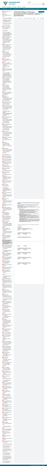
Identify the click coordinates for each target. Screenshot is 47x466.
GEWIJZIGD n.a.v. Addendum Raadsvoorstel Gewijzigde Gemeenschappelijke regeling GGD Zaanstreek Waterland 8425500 (7, 231)
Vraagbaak (24, 6)
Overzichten (14, 6)
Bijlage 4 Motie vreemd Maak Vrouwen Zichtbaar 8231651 (7, 181)
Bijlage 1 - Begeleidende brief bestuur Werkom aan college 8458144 (7, 93)
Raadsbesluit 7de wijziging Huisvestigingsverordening (7, 377)
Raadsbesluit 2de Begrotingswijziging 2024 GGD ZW (7, 271)
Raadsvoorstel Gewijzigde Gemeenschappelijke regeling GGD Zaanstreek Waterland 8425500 (7, 201)
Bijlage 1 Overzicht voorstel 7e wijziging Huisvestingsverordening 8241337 (7, 311)
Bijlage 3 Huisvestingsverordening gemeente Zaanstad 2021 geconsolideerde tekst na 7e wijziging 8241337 (7, 321)
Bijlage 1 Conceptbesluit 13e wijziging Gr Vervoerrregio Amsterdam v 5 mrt (7, 139)
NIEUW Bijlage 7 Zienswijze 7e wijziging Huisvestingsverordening (7, 368)
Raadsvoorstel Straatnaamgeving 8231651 (7, 166)
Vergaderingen (9, 6)
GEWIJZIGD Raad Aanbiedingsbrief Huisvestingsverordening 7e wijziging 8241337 (7, 354)
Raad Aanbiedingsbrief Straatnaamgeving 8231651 (7, 157)
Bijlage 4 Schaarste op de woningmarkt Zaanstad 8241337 (7, 326)
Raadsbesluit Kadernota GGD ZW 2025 (7, 442)
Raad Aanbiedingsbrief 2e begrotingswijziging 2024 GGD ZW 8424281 (7, 254)
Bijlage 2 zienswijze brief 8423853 (7, 439)
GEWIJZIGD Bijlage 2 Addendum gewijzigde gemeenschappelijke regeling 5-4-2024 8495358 (7, 242)
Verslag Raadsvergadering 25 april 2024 (7, 15)
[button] (43, 4)
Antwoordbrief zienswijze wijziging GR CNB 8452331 (7, 60)
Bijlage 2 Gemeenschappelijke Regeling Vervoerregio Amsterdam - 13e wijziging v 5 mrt (7, 144)
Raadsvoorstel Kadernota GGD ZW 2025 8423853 (7, 432)
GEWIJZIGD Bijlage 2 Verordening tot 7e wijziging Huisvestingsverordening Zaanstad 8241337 (7, 343)
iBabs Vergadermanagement (35, 465)
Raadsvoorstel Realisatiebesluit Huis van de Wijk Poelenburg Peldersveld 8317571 (7, 291)
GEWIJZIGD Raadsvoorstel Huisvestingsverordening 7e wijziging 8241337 (7, 359)
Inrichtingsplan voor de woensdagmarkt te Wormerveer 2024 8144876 (7, 405)
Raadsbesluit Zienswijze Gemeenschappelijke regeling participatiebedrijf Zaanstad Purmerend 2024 (7, 107)
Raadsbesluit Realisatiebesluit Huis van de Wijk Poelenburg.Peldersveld (7, 295)
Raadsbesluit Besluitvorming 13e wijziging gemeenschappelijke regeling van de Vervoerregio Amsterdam (7, 150)
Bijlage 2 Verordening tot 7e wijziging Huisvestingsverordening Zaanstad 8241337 (7, 316)
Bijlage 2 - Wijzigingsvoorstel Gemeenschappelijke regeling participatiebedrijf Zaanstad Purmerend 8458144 (7, 98)
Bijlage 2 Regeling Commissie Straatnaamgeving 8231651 (7, 169)
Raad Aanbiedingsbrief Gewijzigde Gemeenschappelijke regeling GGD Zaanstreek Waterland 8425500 (7, 194)
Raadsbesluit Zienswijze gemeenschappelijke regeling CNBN (7, 69)
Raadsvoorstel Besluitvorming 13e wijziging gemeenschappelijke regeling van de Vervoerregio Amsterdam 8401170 (7, 133)
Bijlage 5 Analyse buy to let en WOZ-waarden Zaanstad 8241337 (7, 330)
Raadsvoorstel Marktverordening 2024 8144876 (6, 391)
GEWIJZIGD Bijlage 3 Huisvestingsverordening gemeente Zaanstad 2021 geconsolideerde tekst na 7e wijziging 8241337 (7, 348)
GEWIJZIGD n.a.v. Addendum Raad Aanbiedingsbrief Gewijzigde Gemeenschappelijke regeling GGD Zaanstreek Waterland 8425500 (7, 224)
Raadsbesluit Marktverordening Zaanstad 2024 (7, 423)
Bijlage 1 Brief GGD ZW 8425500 (7, 205)
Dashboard (4, 6)
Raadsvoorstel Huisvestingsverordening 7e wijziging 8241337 (7, 306)
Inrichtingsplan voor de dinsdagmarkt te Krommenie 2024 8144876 (7, 398)
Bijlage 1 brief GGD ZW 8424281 (7, 265)
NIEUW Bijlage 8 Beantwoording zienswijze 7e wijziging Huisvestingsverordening (7, 373)
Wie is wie (19, 6)
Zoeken (28, 2)
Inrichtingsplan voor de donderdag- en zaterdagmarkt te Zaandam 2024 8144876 (7, 414)
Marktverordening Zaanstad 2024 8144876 (6, 395)
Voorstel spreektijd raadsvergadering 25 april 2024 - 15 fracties (7, 27)
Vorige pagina (42, 11)
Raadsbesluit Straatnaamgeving (5, 185)
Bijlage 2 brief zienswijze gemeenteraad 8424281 (7, 268)
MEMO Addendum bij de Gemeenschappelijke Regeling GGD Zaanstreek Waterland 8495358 (7, 218)
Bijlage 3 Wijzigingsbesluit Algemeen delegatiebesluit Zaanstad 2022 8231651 (7, 177)
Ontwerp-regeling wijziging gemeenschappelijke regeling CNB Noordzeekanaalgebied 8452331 (7, 65)
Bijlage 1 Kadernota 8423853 (6, 436)
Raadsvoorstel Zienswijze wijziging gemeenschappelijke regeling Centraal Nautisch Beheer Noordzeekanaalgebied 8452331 (7, 54)
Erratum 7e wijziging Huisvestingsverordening (7, 333)
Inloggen (42, 465)
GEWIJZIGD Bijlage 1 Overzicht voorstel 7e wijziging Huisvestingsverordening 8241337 (7, 337)
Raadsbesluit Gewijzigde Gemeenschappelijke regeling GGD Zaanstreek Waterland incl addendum (7, 247)
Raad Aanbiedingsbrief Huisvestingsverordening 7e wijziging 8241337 (7, 302)
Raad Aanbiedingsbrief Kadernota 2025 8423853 (7, 430)
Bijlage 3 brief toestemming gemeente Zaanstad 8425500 (6, 213)
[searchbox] (34, 4)
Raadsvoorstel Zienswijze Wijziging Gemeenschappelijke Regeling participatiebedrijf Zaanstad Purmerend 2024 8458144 (7, 88)
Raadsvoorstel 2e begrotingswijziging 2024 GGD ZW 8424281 (7, 261)
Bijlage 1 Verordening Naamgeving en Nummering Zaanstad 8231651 (7, 162)
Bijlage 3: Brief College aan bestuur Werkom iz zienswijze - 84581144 (7, 103)
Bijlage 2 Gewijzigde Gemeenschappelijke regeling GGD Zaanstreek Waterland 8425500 (7, 209)
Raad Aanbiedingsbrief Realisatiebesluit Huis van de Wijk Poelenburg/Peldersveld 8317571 (7, 281)
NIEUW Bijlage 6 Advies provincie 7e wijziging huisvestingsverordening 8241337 (7, 364)
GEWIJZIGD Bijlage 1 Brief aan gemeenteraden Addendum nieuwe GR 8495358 (7, 237)
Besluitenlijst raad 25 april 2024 (7, 12)
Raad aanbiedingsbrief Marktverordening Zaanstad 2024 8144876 (7, 383)
